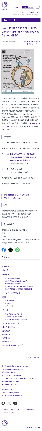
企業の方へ (6, 331)
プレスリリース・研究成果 (11, 293)
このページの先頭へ (34, 357)
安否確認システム (8, 389)
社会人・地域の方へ (9, 327)
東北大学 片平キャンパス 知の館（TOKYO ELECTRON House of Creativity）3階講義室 (23, 157)
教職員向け (6, 341)
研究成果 (8, 303)
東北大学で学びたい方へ (11, 323)
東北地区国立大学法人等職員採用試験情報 (19, 286)
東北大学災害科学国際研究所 (12, 396)
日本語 (25, 7)
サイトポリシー (15, 409)
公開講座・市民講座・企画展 (30, 42)
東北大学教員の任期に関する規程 (16, 281)
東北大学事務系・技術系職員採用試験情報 (18, 289)
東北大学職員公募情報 (12, 284)
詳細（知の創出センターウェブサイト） (16, 195)
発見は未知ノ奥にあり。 (9, 372)
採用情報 (5, 274)
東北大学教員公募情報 (12, 278)
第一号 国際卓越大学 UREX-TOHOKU (15, 366)
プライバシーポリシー (28, 409)
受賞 (4, 297)
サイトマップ (5, 409)
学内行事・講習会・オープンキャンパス (17, 319)
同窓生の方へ (7, 334)
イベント (19, 42)
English (30, 7)
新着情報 (5, 266)
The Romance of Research (12, 369)
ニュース (5, 270)
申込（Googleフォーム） (12, 198)
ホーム (24, 12)
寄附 (17, 7)
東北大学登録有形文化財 (10, 381)
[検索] (38, 7)
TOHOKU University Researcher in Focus (18, 378)
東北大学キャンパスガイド (10, 384)
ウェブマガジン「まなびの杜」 (11, 375)
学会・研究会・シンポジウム (13, 314)
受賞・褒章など (9, 301)
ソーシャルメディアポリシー (9, 412)
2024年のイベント (33, 12)
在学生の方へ (7, 338)
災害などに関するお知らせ (11, 392)
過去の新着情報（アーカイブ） (12, 345)
